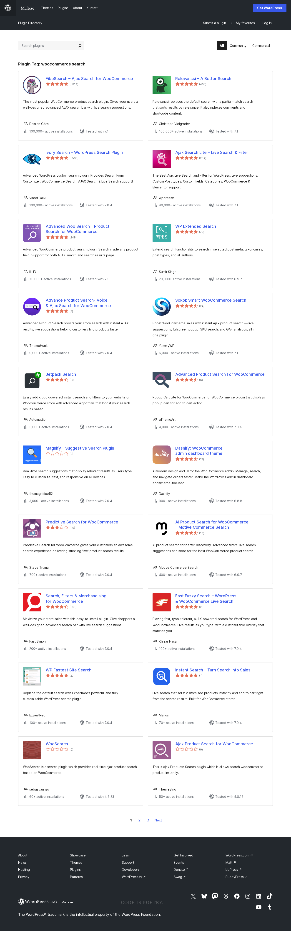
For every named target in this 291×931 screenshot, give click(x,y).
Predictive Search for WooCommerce (82, 522)
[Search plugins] (79, 45)
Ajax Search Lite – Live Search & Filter (211, 152)
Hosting (24, 869)
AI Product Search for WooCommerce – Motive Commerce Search (211, 525)
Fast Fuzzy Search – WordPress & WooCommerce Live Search (205, 598)
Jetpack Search (61, 374)
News (22, 862)
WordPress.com (239, 855)
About (22, 855)
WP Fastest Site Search (68, 670)
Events (179, 862)
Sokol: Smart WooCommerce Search (210, 300)
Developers (131, 869)
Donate (181, 869)
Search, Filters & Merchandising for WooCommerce (76, 598)
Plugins (75, 869)
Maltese (67, 902)
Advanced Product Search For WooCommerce (220, 374)
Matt (231, 862)
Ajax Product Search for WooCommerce (214, 743)
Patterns (76, 877)
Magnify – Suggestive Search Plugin (80, 448)
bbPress (234, 869)
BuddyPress (237, 877)
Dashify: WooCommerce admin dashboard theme (199, 451)
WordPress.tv (134, 877)
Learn (126, 855)
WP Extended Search (195, 226)
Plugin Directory (30, 23)
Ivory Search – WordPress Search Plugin (84, 152)
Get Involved (183, 855)
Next (158, 820)
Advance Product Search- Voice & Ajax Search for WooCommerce (78, 303)
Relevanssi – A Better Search (203, 78)
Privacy (23, 877)
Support (128, 862)
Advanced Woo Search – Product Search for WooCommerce (77, 229)
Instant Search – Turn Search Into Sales (213, 670)
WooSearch (57, 743)
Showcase (78, 855)
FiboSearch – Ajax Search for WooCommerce (89, 78)
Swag (180, 877)
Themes (76, 862)
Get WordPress (269, 8)
